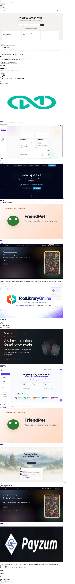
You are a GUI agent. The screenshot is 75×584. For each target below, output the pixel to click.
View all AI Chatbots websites (4, 83)
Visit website (1, 44)
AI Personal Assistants (7, 72)
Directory (1, 8)
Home (1, 1)
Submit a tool (10, 1)
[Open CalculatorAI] (37, 386)
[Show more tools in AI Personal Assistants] (1, 328)
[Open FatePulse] (37, 261)
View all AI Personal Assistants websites (5, 327)
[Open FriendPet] (37, 221)
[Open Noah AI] (37, 102)
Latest (6, 1)
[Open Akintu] (37, 142)
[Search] (12, 2)
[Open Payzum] (37, 544)
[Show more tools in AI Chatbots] (1, 84)
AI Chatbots (3, 72)
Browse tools (3, 1)
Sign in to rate (3, 75)
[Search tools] (1, 6)
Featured (8, 1)
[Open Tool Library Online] (37, 300)
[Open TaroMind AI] (37, 346)
